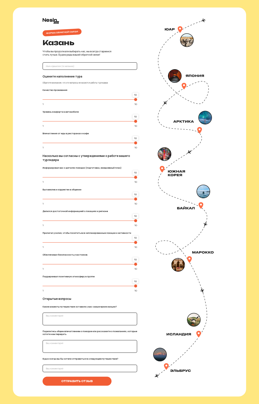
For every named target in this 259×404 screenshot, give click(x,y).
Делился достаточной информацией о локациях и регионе (75, 211)
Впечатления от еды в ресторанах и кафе (66, 133)
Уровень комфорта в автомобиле (61, 111)
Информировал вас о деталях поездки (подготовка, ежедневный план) (82, 167)
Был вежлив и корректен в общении (62, 189)
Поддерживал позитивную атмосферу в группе (69, 276)
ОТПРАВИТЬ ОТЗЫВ (77, 381)
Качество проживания (55, 90)
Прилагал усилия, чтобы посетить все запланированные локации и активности (87, 233)
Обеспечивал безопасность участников (65, 254)
